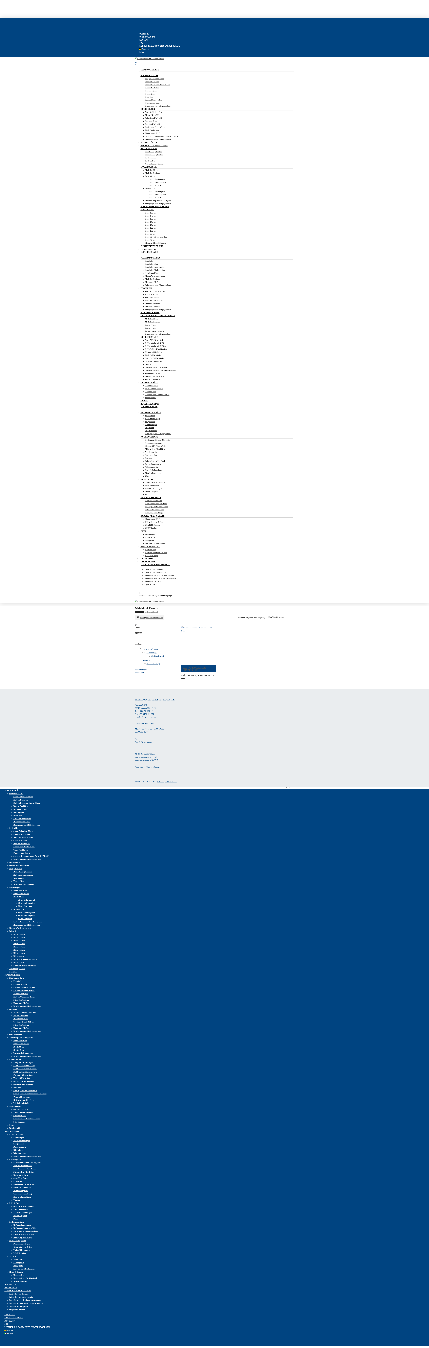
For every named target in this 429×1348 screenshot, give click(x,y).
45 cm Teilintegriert (26, 912)
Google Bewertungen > (144, 742)
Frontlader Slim (20, 984)
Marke (141, 612)
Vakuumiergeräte (20, 1191)
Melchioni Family (152, 664)
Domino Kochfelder (21, 843)
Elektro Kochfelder (21, 834)
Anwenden (141, 669)
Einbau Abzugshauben (23, 875)
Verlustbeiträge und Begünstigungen (167, 782)
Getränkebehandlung (22, 1194)
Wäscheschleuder (20, 1019)
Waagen (16, 1200)
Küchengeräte (15, 1159)
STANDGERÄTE (148, 649)
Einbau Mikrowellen (22, 818)
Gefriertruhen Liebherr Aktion (26, 1119)
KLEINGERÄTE (11, 1131)
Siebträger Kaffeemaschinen (25, 1231)
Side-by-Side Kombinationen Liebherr (29, 1094)
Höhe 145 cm (19, 944)
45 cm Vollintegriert (26, 915)
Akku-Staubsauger (21, 1141)
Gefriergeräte (15, 1106)
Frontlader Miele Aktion (24, 990)
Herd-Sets (17, 815)
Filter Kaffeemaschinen (23, 1234)
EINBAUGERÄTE (12, 790)
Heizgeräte (18, 1266)
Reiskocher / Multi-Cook (24, 1184)
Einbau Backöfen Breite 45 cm (26, 803)
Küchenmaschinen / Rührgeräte (27, 1162)
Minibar (17, 1087)
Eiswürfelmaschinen (22, 1197)
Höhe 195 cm (19, 934)
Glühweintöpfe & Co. (22, 1247)
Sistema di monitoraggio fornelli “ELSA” (31, 856)
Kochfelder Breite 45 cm (24, 847)
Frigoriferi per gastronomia (21, 1297)
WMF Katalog (19, 1253)
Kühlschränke (151, 653)
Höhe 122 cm (19, 950)
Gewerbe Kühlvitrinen (23, 1084)
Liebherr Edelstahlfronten (24, 965)
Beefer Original (20, 1216)
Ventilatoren (18, 1259)
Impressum (139, 767)
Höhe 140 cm (19, 947)
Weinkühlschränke (157, 656)
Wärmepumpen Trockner (24, 1012)
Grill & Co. (14, 1203)
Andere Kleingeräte (17, 1241)
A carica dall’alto (20, 994)
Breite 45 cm (18, 1050)
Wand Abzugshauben (22, 872)
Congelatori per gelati (18, 1306)
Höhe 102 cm (19, 953)
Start (137, 612)
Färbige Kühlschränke (23, 1075)
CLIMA (12, 1256)
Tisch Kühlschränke (22, 1078)
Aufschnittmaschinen (22, 1166)
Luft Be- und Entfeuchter (24, 1269)
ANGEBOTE (10, 1284)
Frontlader (18, 981)
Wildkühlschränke (21, 1103)
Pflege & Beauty (16, 1272)
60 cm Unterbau (25, 906)
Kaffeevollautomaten (22, 1225)
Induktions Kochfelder (23, 837)
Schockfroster (19, 1122)
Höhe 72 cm (18, 962)
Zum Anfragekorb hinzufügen (194, 669)
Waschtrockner (15, 1034)
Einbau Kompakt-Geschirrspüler (27, 922)
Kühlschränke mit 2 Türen (25, 1069)
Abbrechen (139, 672)
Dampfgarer (18, 812)
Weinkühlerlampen (21, 1250)
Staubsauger (18, 1137)
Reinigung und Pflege (22, 1237)
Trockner (13, 1009)
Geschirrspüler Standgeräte (21, 1037)
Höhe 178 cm (19, 937)
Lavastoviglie (14, 887)
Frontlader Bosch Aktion (24, 987)
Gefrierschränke (20, 1109)
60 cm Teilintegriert (26, 900)
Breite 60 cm (18, 1047)
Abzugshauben (15, 869)
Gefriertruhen (19, 1116)
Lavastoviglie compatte (23, 1053)
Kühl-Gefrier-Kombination (25, 1072)
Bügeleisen (18, 1150)
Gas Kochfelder (20, 840)
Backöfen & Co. (16, 793)
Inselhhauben (19, 878)
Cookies (156, 767)
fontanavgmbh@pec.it (148, 757)
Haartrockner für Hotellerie (25, 1278)
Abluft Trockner (20, 1015)
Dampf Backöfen (20, 806)
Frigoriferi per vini (17, 1309)
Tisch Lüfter (18, 881)
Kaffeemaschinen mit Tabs (24, 1228)
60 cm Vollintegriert (26, 903)
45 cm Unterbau (25, 919)
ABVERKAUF (10, 1287)
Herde (11, 1125)
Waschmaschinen (16, 978)
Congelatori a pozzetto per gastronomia (26, 1303)
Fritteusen (17, 1181)
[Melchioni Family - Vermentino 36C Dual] (198, 643)
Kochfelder (14, 828)
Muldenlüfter (14, 862)
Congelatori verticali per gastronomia (25, 1300)
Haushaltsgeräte (16, 1134)
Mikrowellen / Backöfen (23, 1172)
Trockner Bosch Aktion (23, 1022)
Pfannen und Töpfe (21, 853)
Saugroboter (18, 1144)
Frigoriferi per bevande (19, 1294)
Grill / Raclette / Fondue (23, 1206)
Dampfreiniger (19, 1147)
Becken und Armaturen (19, 865)
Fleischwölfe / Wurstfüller (24, 1169)
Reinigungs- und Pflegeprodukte (27, 825)
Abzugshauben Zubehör (23, 884)
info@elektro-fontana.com (145, 717)
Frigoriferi (13, 931)
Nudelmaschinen (20, 1175)
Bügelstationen (19, 1153)
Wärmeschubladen (21, 822)
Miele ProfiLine (20, 890)
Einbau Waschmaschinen (20, 928)
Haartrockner (19, 1275)
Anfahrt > (139, 739)
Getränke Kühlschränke (23, 1081)
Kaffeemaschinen (16, 1222)
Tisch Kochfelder (20, 850)
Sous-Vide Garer (20, 1178)
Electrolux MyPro (21, 1003)
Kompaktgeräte (20, 809)
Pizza (15, 1219)
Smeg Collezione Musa (23, 797)
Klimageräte (18, 1262)
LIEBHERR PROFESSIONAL (17, 1291)
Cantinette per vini (17, 969)
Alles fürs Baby (20, 1281)
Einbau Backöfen (20, 800)
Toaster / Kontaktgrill (22, 1212)
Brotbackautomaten (22, 1187)
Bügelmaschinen (16, 1128)
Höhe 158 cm (19, 940)
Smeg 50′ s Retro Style (23, 1062)
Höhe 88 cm (18, 956)
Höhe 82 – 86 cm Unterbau (25, 959)
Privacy (149, 767)
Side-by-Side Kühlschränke (25, 1090)
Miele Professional (21, 894)
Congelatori (14, 972)
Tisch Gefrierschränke (23, 1112)
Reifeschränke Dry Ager (23, 1100)
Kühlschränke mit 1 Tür (24, 1065)
